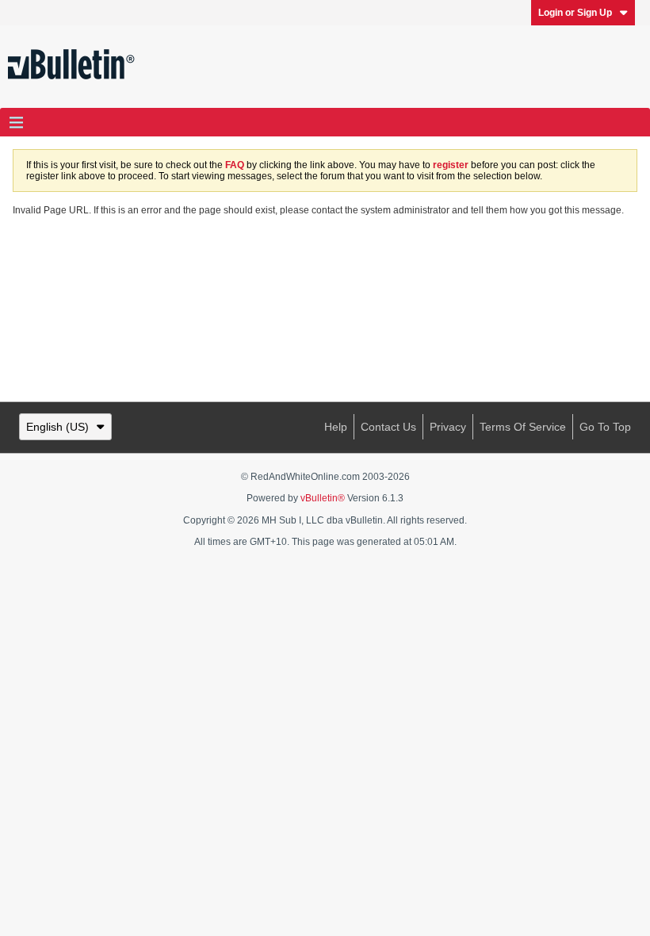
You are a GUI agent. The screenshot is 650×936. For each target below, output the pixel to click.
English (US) (57, 426)
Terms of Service (523, 426)
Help (335, 426)
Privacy (448, 426)
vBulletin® (322, 498)
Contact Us (388, 426)
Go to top (605, 426)
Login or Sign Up (575, 12)
